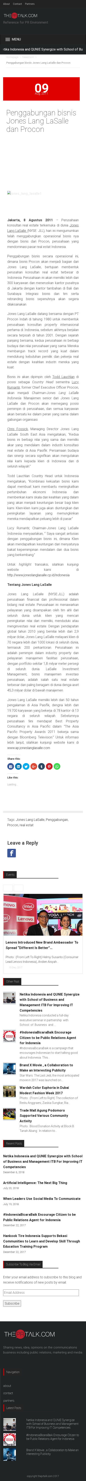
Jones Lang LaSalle (30, 820)
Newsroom (28, 57)
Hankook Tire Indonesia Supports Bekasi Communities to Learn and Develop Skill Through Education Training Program (41, 1241)
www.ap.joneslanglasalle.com (28, 748)
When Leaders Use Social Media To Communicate (42, 1199)
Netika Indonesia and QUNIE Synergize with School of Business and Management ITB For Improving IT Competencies (42, 1161)
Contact (17, 4)
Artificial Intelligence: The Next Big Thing (35, 1183)
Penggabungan (57, 820)
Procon (12, 825)
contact (8, 1393)
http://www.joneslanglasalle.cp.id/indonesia (38, 575)
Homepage (12, 57)
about (7, 1386)
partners (8, 1401)
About (6, 4)
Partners (30, 4)
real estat (26, 825)
